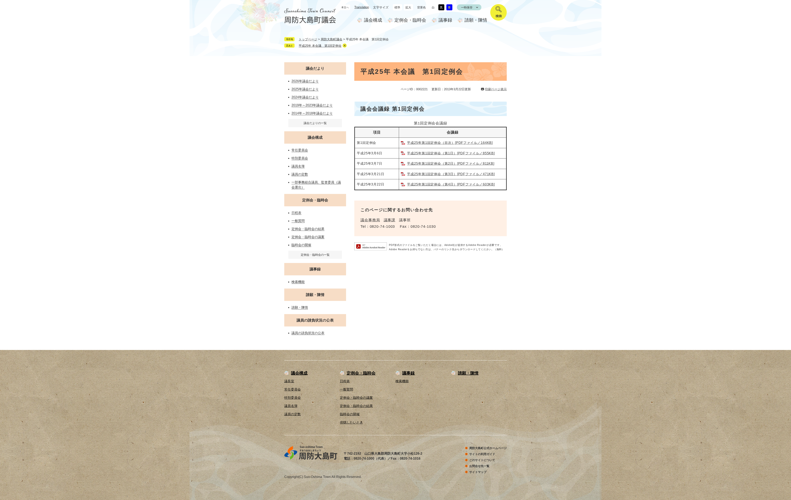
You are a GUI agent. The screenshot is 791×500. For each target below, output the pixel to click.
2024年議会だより (305, 97)
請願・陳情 (476, 20)
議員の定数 (299, 174)
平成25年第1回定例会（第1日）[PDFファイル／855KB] (451, 153)
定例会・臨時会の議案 (307, 237)
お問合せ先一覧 (479, 466)
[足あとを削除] (345, 45)
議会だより (315, 68)
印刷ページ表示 (496, 89)
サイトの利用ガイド (482, 454)
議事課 (390, 220)
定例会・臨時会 (410, 20)
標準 (397, 7)
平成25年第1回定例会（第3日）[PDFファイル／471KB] (451, 174)
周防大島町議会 (331, 39)
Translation (361, 7)
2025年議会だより (305, 89)
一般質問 (298, 221)
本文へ (345, 7)
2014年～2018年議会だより (312, 113)
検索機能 (298, 282)
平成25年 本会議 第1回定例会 (320, 45)
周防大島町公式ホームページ (488, 448)
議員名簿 (298, 166)
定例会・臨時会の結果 (307, 229)
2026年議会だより (305, 81)
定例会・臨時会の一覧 (315, 254)
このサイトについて (482, 460)
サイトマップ (478, 472)
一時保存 (467, 7)
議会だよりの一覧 (315, 123)
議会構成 (373, 20)
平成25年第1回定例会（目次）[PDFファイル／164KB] (450, 142)
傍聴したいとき (351, 422)
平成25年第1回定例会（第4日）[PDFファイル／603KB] (451, 184)
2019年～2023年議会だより (312, 105)
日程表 (296, 213)
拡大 (408, 7)
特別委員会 (299, 158)
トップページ (308, 39)
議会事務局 (370, 220)
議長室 (289, 381)
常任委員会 (299, 150)
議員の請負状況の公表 (315, 320)
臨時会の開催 (301, 245)
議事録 (445, 20)
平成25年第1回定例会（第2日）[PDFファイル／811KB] (450, 163)
